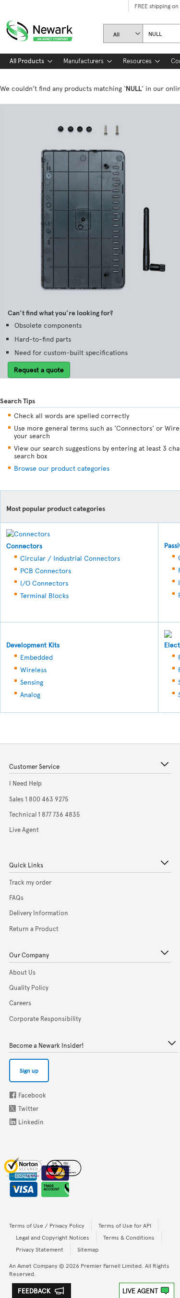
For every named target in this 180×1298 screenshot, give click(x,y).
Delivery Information (38, 913)
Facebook (12, 1095)
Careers (20, 1002)
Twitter (13, 1108)
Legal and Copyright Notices (52, 1237)
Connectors (24, 545)
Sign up (29, 1070)
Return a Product (34, 928)
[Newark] (51, 28)
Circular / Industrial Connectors (70, 558)
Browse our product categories (61, 468)
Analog (30, 694)
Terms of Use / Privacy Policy (46, 1225)
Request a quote (39, 369)
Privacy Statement (39, 1249)
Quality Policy (28, 987)
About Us (22, 972)
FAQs (16, 897)
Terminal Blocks (44, 595)
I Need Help (25, 783)
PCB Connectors (45, 570)
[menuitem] (27, 61)
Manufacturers (83, 60)
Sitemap (87, 1249)
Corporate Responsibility (45, 1018)
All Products (27, 60)
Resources (137, 60)
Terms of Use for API (124, 1225)
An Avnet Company (33, 1265)
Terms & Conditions (129, 1237)
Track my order (30, 882)
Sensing (31, 682)
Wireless (33, 669)
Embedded (36, 657)
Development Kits (33, 644)
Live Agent (140, 1290)
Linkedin (13, 1122)
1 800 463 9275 (39, 799)
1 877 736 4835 (44, 814)
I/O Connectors (44, 583)
